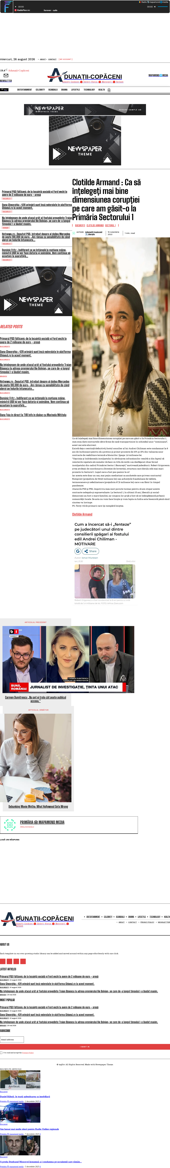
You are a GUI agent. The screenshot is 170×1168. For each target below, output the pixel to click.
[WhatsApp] (166, 232)
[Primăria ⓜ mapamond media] (11, 825)
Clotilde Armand (95, 225)
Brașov (5, 227)
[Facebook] (139, 232)
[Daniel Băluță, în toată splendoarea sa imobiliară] (20, 1089)
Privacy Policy (27, 1053)
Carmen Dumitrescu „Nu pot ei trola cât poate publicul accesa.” (35, 699)
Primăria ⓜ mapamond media (42, 822)
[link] (82, 514)
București (7, 198)
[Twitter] (148, 232)
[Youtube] (23, 961)
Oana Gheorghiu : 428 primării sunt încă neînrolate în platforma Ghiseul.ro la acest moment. (37, 206)
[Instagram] (9, 961)
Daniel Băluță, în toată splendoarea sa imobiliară (25, 1096)
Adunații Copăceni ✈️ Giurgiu (93, 233)
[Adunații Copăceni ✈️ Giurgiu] (74, 233)
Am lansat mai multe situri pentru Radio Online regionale (29, 1129)
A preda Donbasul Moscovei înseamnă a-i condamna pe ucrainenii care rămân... (41, 1161)
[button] (109, 91)
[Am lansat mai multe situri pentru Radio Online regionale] (20, 1122)
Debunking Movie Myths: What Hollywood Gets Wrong (38, 806)
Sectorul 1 (110, 225)
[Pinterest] (157, 232)
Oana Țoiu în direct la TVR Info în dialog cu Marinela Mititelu (33, 415)
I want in (84, 1047)
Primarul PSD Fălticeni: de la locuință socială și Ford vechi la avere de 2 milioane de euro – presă (34, 193)
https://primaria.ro (27, 827)
